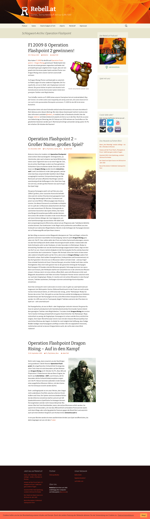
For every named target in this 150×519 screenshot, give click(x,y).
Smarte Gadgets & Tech (47, 26)
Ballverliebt (78, 475)
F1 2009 (38, 60)
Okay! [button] (144, 515)
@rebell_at (50, 114)
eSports (62, 26)
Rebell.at (45, 55)
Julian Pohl (55, 55)
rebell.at (36, 117)
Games (34, 26)
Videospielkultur (54, 475)
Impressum (83, 26)
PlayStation (50, 149)
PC (45, 149)
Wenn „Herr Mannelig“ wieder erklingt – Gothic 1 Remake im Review (33, 477)
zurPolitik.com (79, 481)
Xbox (60, 149)
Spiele (56, 149)
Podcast (24, 26)
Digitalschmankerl (80, 478)
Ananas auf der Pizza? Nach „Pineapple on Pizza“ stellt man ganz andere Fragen (33, 484)
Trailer (53, 420)
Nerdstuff (72, 26)
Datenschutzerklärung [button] (126, 515)
